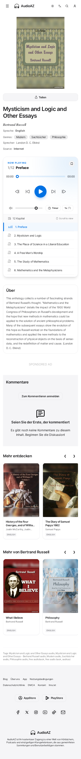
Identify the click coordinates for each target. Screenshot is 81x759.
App (25, 679)
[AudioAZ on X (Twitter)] (27, 712)
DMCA (31, 685)
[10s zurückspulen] (27, 191)
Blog (5, 679)
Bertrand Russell (14, 124)
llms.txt (52, 685)
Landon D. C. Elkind (28, 142)
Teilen (42, 97)
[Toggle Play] (40, 192)
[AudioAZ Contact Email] (63, 712)
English (20, 130)
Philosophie (59, 137)
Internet (19, 148)
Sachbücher (38, 137)
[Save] (72, 164)
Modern (20, 137)
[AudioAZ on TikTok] (54, 712)
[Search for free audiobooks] (67, 6)
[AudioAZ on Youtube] (45, 712)
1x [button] (66, 208)
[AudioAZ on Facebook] (18, 712)
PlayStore (57, 697)
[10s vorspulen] (53, 191)
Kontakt (42, 685)
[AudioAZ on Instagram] (36, 712)
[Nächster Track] (64, 191)
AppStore (30, 697)
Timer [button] (55, 208)
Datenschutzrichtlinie (14, 685)
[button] (7, 6)
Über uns (15, 679)
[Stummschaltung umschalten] (11, 208)
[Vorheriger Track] (17, 191)
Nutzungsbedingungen (41, 679)
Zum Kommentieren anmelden (41, 396)
